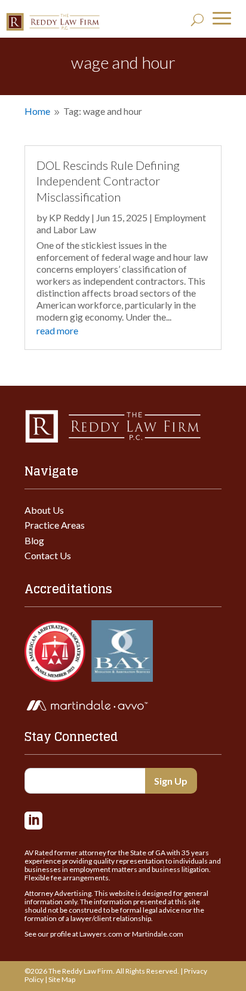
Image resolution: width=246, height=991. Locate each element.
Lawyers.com (100, 933)
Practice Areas (54, 524)
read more (57, 330)
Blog (34, 540)
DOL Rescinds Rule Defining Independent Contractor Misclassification (108, 181)
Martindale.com (157, 933)
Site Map (61, 979)
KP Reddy (69, 217)
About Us (44, 510)
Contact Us (47, 555)
